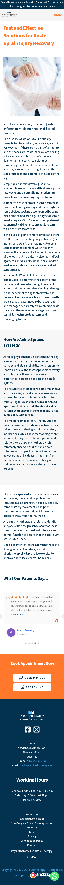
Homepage (32, 814)
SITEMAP (32, 857)
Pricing (32, 836)
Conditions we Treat (32, 819)
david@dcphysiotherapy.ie (36, 765)
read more (19, 614)
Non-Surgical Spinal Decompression (32, 823)
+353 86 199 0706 (36, 761)
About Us (32, 827)
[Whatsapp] (54, 876)
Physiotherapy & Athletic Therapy (32, 851)
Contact (32, 845)
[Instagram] (36, 729)
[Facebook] (27, 729)
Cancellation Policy (32, 841)
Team (32, 832)
